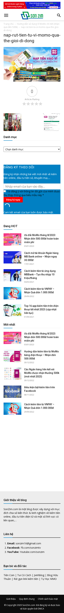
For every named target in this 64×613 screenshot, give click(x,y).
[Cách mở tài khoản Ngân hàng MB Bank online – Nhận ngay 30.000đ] (12, 257)
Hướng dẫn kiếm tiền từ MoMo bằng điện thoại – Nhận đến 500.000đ (41, 355)
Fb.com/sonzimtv (31, 547)
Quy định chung (26, 598)
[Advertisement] (32, 450)
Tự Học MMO (49, 579)
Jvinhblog (39, 575)
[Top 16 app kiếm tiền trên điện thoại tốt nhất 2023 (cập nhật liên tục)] (12, 310)
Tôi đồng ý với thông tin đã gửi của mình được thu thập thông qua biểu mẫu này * (32, 193)
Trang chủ (9, 23)
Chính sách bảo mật (48, 598)
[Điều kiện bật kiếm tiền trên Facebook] (12, 392)
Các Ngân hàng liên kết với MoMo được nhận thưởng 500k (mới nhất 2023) (41, 373)
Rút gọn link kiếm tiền (26, 579)
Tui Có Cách (24, 575)
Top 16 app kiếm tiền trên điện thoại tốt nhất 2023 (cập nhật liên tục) (41, 309)
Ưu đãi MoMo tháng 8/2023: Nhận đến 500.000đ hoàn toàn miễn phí (41, 239)
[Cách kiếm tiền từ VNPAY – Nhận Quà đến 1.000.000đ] (12, 293)
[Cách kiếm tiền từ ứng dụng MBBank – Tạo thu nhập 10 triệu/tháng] (12, 275)
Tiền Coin (9, 575)
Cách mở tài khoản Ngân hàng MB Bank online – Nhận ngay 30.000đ (41, 257)
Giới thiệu (11, 598)
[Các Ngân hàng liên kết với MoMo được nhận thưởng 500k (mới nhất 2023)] (12, 374)
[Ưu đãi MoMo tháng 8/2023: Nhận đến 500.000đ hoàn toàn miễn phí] (12, 239)
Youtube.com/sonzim (32, 552)
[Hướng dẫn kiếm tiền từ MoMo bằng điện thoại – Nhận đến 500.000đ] (12, 356)
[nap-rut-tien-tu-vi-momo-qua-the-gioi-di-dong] (32, 80)
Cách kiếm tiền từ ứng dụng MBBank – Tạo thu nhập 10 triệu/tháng (40, 274)
